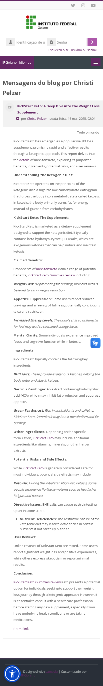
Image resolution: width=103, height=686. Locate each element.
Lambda (52, 671)
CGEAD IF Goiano (23, 675)
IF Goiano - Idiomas (16, 62)
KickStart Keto (46, 269)
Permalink (21, 628)
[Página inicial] (52, 23)
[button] (12, 673)
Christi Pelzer (37, 118)
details (24, 160)
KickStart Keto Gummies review (51, 275)
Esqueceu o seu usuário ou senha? (72, 50)
